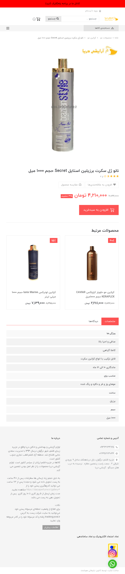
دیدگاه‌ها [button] (93, 321)
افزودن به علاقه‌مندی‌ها (100, 185)
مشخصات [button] (110, 321)
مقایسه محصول (69, 185)
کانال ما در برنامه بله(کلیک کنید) (62, 3)
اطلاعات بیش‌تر (51, 527)
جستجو (52, 19)
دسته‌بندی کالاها (102, 28)
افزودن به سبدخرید (96, 210)
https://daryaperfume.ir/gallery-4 (43, 489)
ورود (95, 10)
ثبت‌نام (88, 10)
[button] (37, 19)
